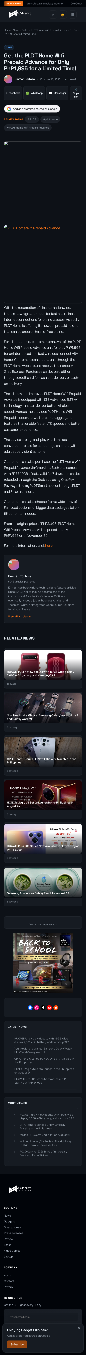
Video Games (12, 1250)
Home (7, 30)
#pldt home (50, 119)
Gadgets (9, 1221)
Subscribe (17, 1344)
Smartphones (12, 1227)
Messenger (57, 93)
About (8, 1275)
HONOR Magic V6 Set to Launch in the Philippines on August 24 (44, 1070)
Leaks (7, 1245)
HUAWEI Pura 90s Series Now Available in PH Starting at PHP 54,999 (41, 1080)
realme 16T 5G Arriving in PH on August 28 (45, 1135)
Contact (9, 1281)
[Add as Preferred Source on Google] (32, 109)
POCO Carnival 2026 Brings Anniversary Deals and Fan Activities (43, 1153)
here (49, 545)
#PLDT (31, 119)
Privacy (8, 1287)
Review (8, 1239)
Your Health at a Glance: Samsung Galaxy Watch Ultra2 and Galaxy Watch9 (43, 1050)
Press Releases (13, 1233)
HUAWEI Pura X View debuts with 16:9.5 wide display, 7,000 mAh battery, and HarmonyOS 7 (41, 1040)
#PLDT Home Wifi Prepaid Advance (28, 127)
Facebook (13, 93)
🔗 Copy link (76, 93)
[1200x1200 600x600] (43, 992)
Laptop (8, 1256)
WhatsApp (34, 93)
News (16, 30)
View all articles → (19, 616)
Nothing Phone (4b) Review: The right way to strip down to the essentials (45, 1143)
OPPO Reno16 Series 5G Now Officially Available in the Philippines (44, 1060)
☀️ (63, 14)
